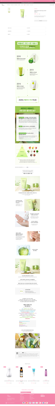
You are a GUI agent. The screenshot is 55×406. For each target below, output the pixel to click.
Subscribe (32, 392)
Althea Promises (22, 396)
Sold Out (40, 20)
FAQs (30, 396)
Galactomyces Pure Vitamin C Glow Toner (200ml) (21, 381)
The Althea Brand (22, 398)
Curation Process (22, 397)
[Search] (51, 4)
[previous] (18, 15)
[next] (26, 15)
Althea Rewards (22, 399)
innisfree (35, 8)
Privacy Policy (31, 397)
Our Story (21, 395)
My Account (31, 395)
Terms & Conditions (32, 398)
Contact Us (31, 399)
